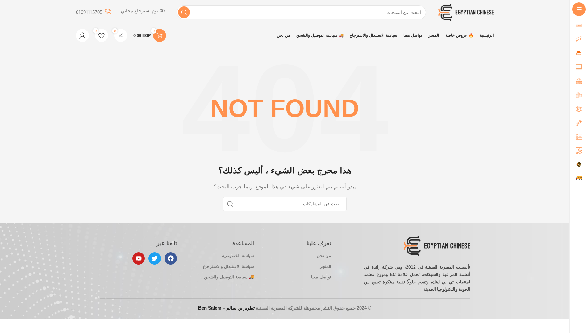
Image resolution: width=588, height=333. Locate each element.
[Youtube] (138, 258)
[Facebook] (171, 258)
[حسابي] (82, 35)
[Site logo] (466, 11)
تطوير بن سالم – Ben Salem (226, 307)
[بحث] (184, 12)
